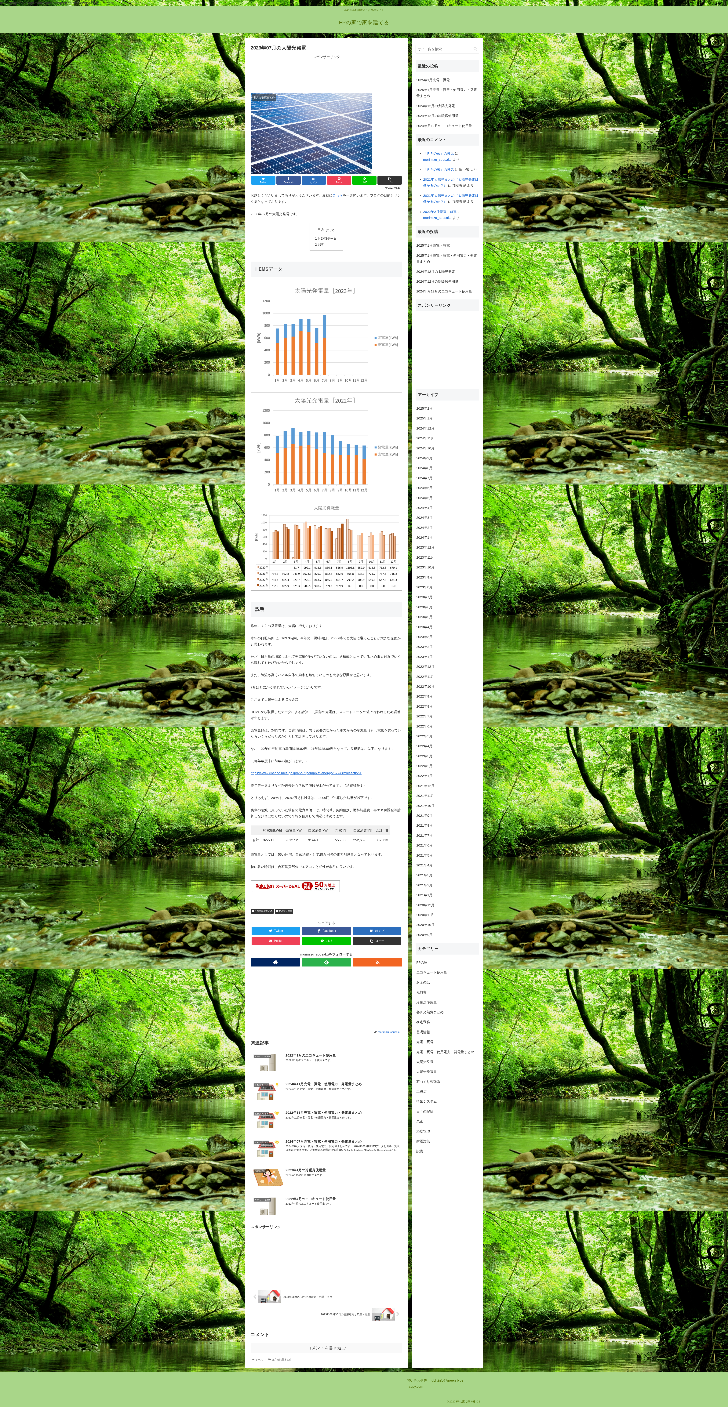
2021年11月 (425, 796)
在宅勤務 (423, 1022)
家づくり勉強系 (428, 1081)
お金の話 (423, 982)
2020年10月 (425, 925)
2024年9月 (424, 458)
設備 (419, 1151)
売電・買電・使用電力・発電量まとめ (445, 1052)
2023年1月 (424, 656)
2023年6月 (424, 607)
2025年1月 (424, 418)
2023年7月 (424, 597)
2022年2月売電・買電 (440, 212)
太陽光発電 (424, 1062)
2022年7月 (424, 716)
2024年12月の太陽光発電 (435, 106)
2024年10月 (425, 448)
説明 (321, 244)
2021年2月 (424, 885)
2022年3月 (424, 756)
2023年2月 (424, 647)
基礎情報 (423, 1032)
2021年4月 (424, 865)
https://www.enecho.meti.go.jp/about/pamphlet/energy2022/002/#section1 (306, 773)
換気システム (426, 1101)
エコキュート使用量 (431, 972)
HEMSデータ (327, 238)
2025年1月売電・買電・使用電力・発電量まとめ (446, 93)
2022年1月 (424, 776)
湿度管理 (423, 1131)
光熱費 (421, 992)
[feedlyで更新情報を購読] (326, 962)
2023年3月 (424, 637)
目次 (321, 230)
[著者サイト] (275, 962)
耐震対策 (423, 1141)
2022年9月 (424, 696)
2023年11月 (425, 557)
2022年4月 (424, 746)
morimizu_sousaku (437, 159)
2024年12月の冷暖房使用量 (437, 116)
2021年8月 (424, 825)
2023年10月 (425, 567)
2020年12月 (425, 905)
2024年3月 (424, 518)
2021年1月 (424, 895)
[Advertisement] (326, 73)
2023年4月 (424, 627)
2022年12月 (425, 667)
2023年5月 (424, 617)
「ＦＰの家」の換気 (438, 153)
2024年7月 (424, 478)
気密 (419, 1121)
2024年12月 (425, 428)
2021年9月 (424, 816)
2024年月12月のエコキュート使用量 (444, 126)
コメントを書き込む (326, 1348)
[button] (475, 49)
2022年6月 (424, 726)
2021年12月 (425, 786)
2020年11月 (425, 915)
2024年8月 (424, 468)
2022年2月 (424, 766)
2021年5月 (424, 855)
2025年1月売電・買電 (433, 80)
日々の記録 (424, 1111)
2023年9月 (424, 577)
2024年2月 (424, 527)
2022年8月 (424, 706)
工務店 (421, 1091)
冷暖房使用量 (426, 1002)
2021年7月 (424, 835)
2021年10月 (425, 805)
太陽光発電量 (285, 911)
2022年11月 (425, 676)
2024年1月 (424, 537)
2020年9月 (424, 935)
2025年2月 (424, 408)
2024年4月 (424, 508)
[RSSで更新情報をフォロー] (377, 962)
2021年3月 (424, 875)
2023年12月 (425, 547)
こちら (338, 195)
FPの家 (422, 962)
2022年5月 (424, 736)
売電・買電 (424, 1042)
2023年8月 (424, 587)
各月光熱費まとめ (263, 911)
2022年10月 (425, 686)
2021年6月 (424, 845)
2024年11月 (425, 438)
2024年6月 (424, 488)
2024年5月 (424, 498)
